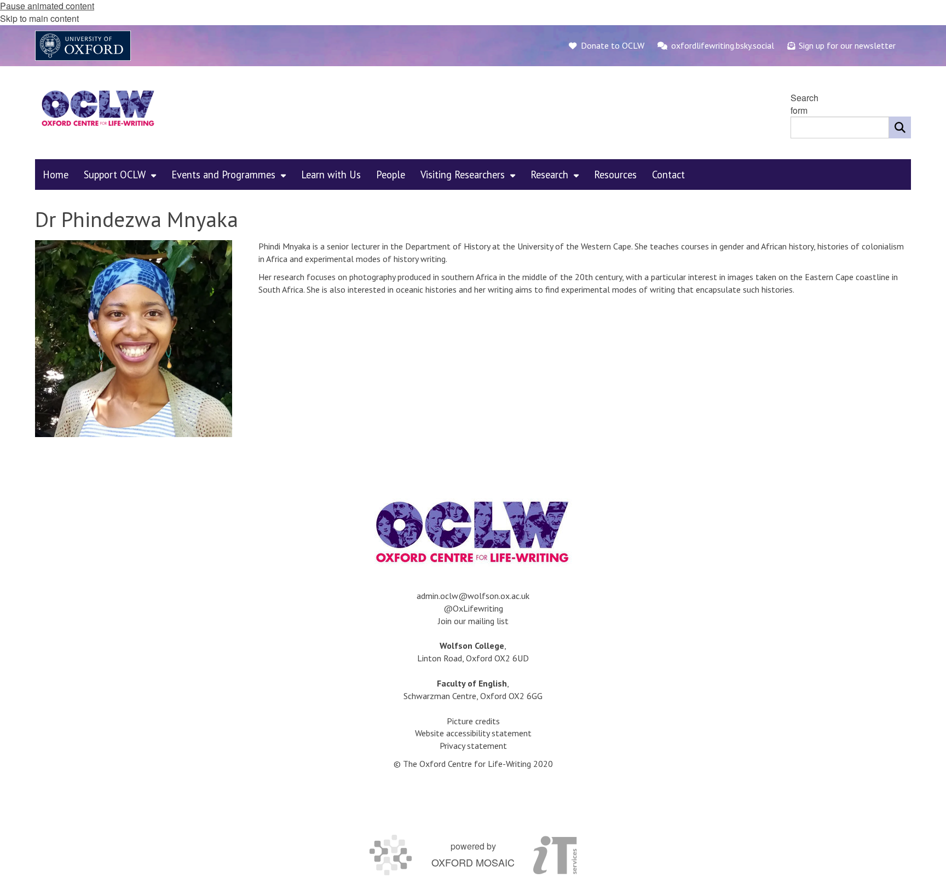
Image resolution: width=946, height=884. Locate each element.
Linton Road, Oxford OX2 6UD (473, 658)
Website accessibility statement (473, 733)
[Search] (900, 127)
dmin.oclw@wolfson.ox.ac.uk (475, 595)
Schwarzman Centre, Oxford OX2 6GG (473, 695)
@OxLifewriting (473, 608)
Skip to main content (39, 18)
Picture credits (473, 721)
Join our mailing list (473, 620)
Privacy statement (473, 745)
